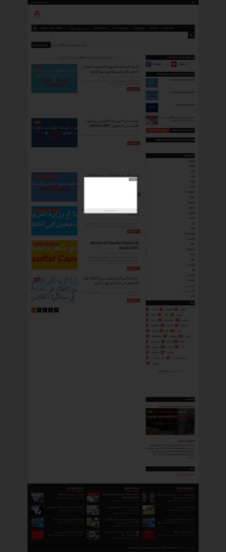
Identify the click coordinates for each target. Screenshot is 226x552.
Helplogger (113, 210)
